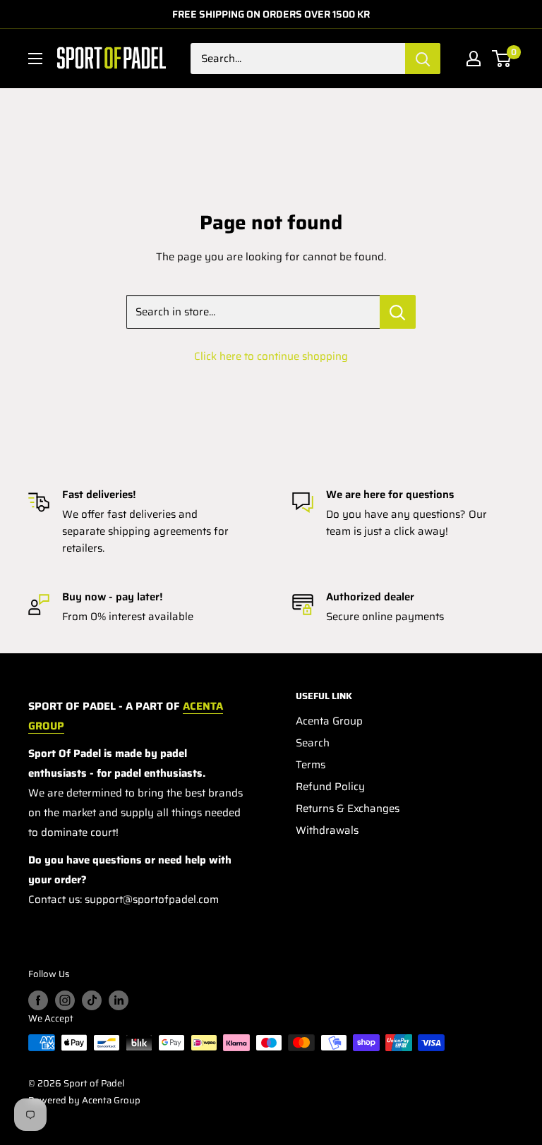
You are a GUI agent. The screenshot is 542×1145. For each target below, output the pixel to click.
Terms (310, 764)
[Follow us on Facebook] (38, 1000)
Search (313, 742)
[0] (502, 58)
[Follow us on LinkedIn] (118, 1000)
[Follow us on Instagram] (65, 1000)
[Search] (422, 58)
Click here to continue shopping (271, 356)
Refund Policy (330, 786)
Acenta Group (329, 721)
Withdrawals (327, 830)
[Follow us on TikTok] (92, 1000)
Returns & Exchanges (347, 808)
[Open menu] (35, 58)
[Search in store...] (398, 312)
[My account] (473, 58)
